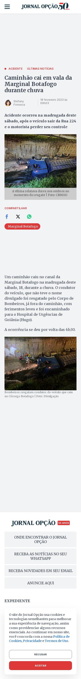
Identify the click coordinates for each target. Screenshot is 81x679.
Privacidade (32, 641)
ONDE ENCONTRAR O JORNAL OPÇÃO (40, 539)
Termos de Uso (56, 641)
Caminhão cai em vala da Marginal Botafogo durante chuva (38, 84)
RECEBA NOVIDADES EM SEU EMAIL (41, 570)
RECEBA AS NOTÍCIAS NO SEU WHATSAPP (40, 556)
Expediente (17, 601)
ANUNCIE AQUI (40, 583)
